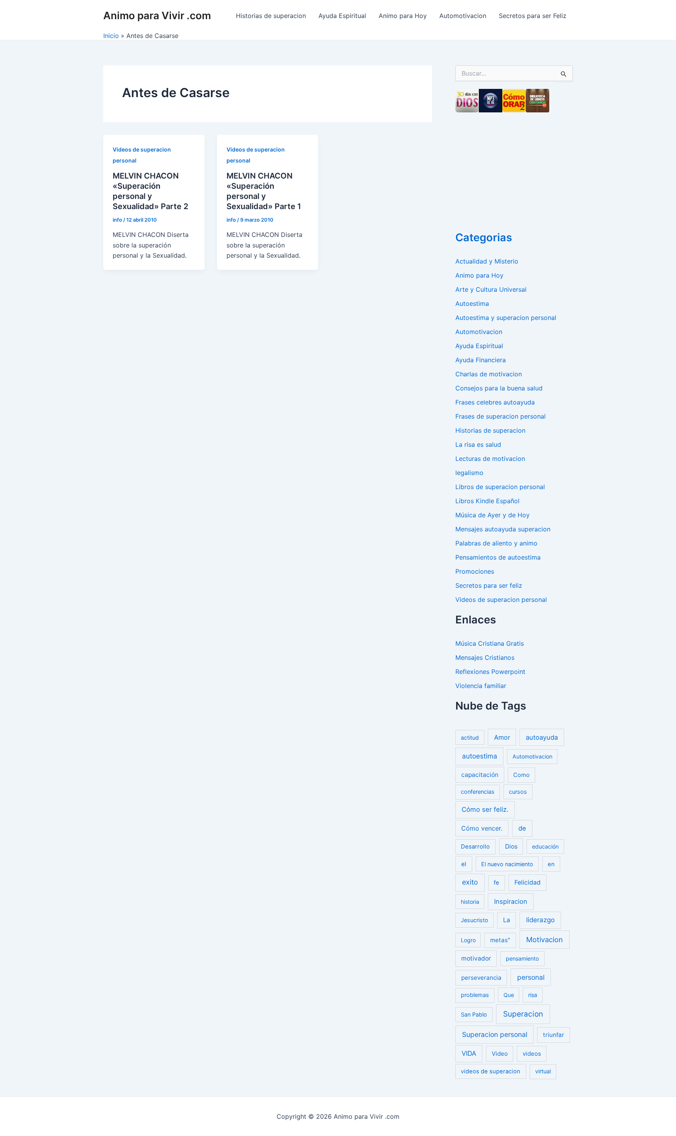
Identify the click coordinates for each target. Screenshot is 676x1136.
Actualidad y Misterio (486, 261)
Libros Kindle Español (487, 501)
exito (470, 882)
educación (545, 846)
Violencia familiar (480, 686)
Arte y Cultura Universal (491, 289)
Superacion (523, 1014)
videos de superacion (490, 1071)
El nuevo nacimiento (507, 864)
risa (532, 995)
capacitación (479, 774)
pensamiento (522, 958)
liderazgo (540, 920)
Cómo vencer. (481, 828)
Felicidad (527, 882)
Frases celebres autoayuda (495, 402)
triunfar (553, 1034)
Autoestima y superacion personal (505, 317)
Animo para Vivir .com (157, 15)
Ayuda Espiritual (342, 16)
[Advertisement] (514, 169)
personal (531, 977)
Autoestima (472, 303)
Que (508, 995)
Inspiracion (510, 901)
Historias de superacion (271, 16)
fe (496, 882)
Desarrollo (475, 846)
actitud (470, 737)
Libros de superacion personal (500, 487)
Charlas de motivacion (488, 374)
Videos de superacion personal (501, 599)
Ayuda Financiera (480, 360)
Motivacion (544, 939)
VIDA (469, 1053)
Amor (502, 737)
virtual (543, 1071)
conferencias (477, 791)
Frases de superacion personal (500, 416)
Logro (468, 940)
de (522, 828)
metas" (500, 940)
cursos (518, 791)
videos (532, 1053)
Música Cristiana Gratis (489, 643)
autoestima (479, 756)
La (506, 920)
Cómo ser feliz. (485, 809)
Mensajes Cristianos (484, 657)
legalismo (469, 473)
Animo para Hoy (403, 16)
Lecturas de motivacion (490, 458)
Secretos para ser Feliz (532, 16)
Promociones (474, 571)
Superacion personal (494, 1034)
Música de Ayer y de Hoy (492, 515)
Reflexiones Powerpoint (490, 671)
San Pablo (474, 1014)
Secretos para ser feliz (488, 585)
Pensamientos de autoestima (498, 557)
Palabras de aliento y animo (496, 543)
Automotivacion (462, 16)
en (551, 864)
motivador (476, 958)
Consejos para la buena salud (499, 388)
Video (500, 1053)
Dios (511, 846)
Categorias (483, 237)
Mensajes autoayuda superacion (502, 529)
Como (521, 774)
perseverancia (481, 977)
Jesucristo (474, 920)
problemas (475, 995)
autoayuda (542, 737)
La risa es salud (478, 444)
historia (470, 901)
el (463, 864)
